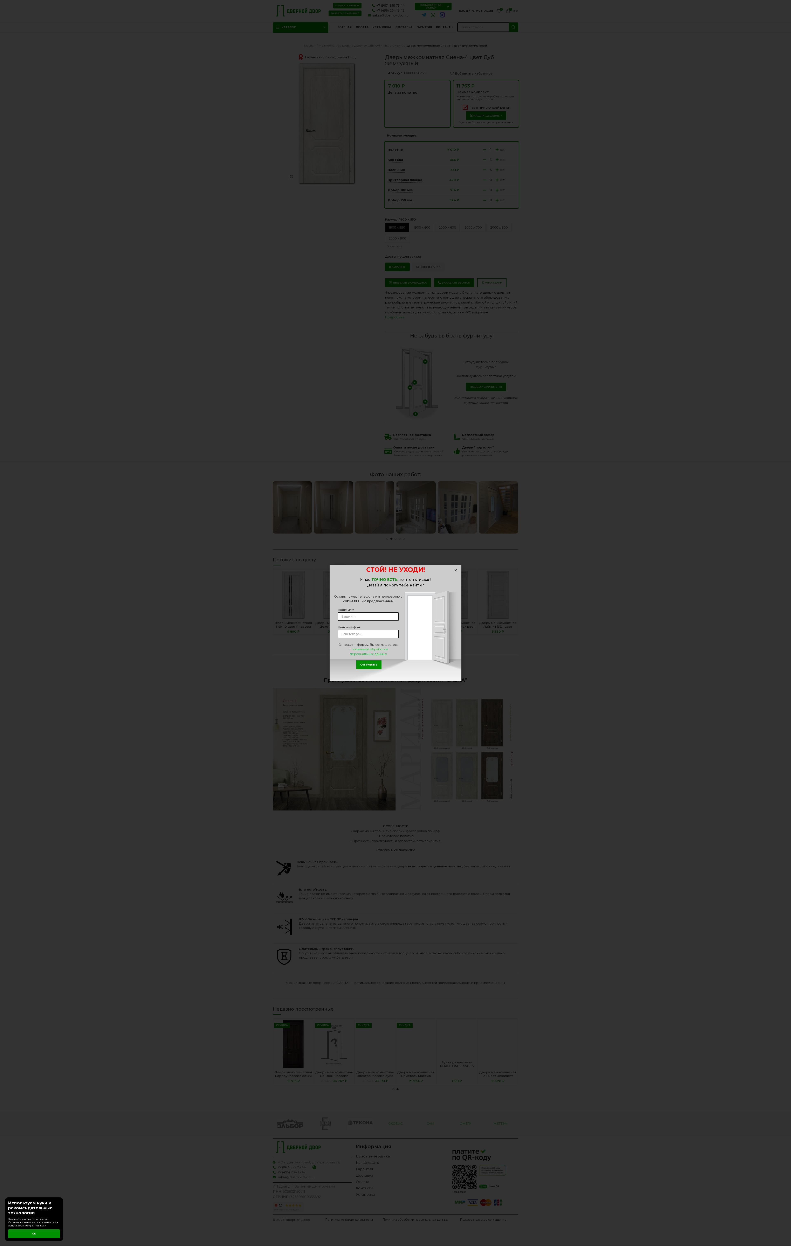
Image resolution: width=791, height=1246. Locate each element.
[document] (395, 623)
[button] (455, 570)
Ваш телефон (349, 627)
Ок (34, 1233)
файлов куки (37, 1225)
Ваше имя (346, 610)
